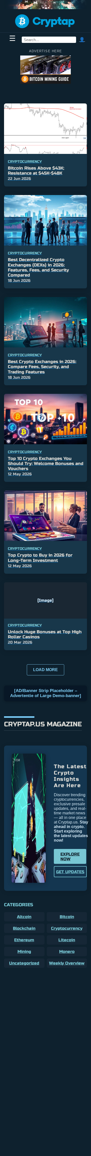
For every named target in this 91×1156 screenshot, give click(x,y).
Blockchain (24, 928)
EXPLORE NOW (70, 856)
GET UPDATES (70, 871)
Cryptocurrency (66, 928)
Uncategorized (24, 963)
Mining (24, 951)
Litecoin (66, 940)
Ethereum (24, 940)
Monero (67, 951)
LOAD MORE (45, 670)
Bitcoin (67, 916)
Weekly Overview (66, 963)
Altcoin (24, 916)
